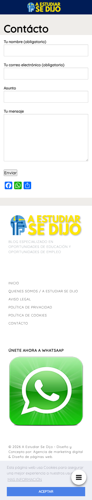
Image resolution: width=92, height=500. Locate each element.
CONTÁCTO (18, 323)
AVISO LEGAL (19, 299)
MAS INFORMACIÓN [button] (25, 479)
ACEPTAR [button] (46, 491)
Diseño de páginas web (32, 457)
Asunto (10, 88)
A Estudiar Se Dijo (37, 447)
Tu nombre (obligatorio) (25, 41)
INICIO (13, 283)
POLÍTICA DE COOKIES (27, 315)
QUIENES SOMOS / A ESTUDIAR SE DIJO (43, 291)
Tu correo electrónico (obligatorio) (34, 64)
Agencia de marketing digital (58, 452)
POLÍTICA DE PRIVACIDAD (30, 307)
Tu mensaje (14, 111)
